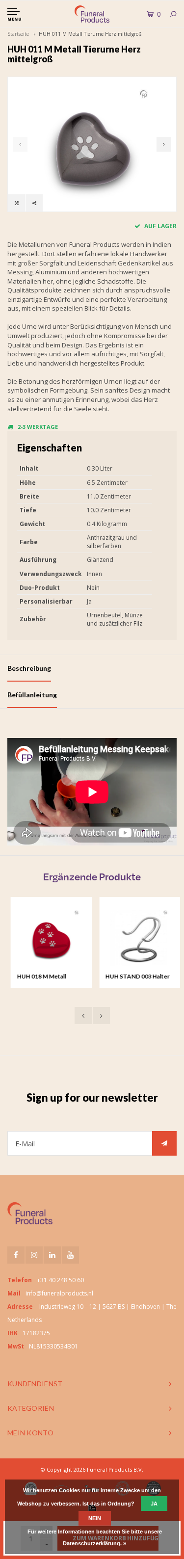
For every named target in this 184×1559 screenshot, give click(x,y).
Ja (154, 1503)
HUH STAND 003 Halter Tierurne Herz (134, 977)
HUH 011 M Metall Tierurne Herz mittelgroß (90, 33)
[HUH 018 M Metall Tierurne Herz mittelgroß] (48, 937)
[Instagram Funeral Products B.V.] (34, 1255)
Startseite (18, 33)
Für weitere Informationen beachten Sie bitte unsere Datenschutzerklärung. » (94, 1537)
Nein (94, 1518)
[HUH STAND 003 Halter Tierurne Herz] (136, 937)
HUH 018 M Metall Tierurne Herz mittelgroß (38, 977)
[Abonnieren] (164, 1143)
